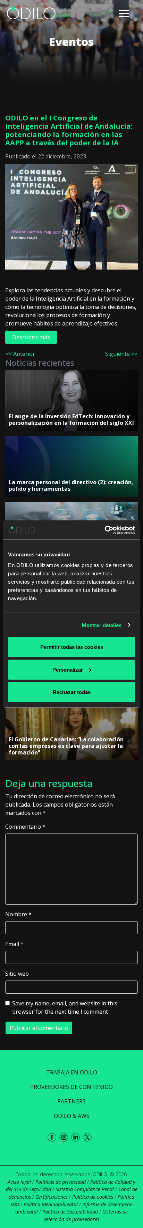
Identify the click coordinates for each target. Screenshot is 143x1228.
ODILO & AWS (72, 1116)
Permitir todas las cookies (71, 647)
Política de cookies (92, 1196)
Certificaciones (51, 1196)
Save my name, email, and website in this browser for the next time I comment (64, 1007)
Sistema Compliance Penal (85, 1189)
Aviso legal (19, 1182)
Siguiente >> (121, 354)
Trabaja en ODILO (71, 1072)
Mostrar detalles (102, 625)
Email (14, 944)
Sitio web (17, 973)
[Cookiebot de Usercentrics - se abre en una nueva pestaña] (104, 530)
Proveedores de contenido (71, 1087)
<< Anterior (20, 354)
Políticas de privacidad (60, 1182)
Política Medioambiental (51, 1204)
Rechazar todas (72, 692)
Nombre (18, 914)
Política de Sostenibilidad (70, 1211)
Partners (71, 1101)
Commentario (25, 826)
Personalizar (67, 669)
